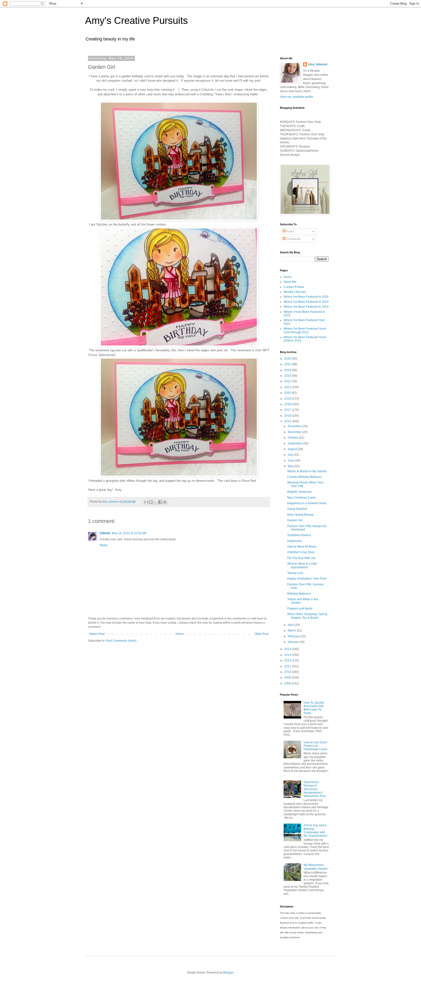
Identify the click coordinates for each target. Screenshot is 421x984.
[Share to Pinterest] (164, 502)
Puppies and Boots (299, 608)
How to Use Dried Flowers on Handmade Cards (315, 746)
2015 (288, 421)
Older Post (261, 634)
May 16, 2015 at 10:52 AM (129, 533)
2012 (288, 660)
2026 (288, 358)
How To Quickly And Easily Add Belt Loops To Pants (314, 708)
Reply (103, 545)
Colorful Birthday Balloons (304, 477)
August (293, 449)
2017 (288, 410)
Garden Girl (295, 520)
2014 (288, 649)
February (294, 636)
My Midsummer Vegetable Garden (316, 866)
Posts (290, 231)
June (291, 460)
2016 (288, 415)
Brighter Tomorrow (299, 491)
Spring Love (295, 573)
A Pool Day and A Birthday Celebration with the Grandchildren (315, 830)
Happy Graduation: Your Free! (307, 578)
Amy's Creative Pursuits (136, 20)
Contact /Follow (294, 287)
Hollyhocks (294, 541)
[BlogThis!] (150, 502)
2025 (288, 364)
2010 (288, 672)
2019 (288, 398)
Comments (293, 239)
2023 (288, 375)
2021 (288, 387)
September (295, 443)
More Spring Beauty (300, 514)
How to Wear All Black (301, 546)
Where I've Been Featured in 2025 (306, 302)
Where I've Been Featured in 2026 (306, 296)
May (291, 466)
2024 (288, 370)
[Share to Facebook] (160, 502)
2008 (288, 683)
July (291, 454)
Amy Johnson (317, 64)
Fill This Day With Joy (301, 558)
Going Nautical (297, 509)
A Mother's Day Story (301, 552)
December (295, 426)
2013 (288, 655)
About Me (290, 282)
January (293, 642)
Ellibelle (105, 533)
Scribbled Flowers (299, 535)
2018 (288, 404)
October (293, 437)
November (295, 432)
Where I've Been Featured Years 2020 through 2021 (305, 330)
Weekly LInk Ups (295, 292)
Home (180, 634)
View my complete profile (296, 96)
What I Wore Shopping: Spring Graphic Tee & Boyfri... (307, 615)
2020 (288, 392)
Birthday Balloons (299, 593)
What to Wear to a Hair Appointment (302, 565)
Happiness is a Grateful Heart (306, 503)
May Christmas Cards (301, 497)
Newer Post (97, 634)
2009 (288, 677)
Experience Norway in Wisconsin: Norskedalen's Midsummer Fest (314, 789)
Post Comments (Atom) (121, 640)
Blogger (228, 972)
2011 (288, 666)
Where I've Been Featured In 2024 (306, 306)
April (291, 625)
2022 (288, 381)
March (292, 630)
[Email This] (146, 502)
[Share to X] (155, 502)
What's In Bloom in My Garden (307, 471)
